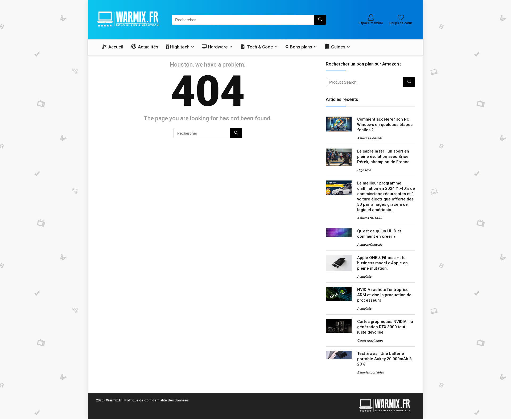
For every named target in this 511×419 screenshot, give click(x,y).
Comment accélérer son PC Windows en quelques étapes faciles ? (385, 124)
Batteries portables (370, 372)
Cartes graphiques (370, 340)
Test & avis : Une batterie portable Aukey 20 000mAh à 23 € (384, 359)
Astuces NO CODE (370, 218)
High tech (364, 170)
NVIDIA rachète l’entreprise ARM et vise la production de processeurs (384, 295)
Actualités (364, 276)
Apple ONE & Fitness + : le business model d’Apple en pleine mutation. (382, 263)
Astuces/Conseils (369, 138)
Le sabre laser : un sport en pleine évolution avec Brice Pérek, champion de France (383, 156)
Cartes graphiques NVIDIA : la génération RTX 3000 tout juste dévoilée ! (385, 327)
